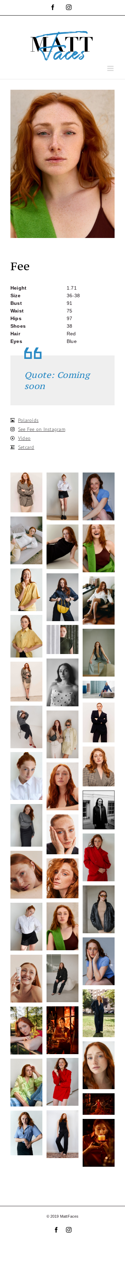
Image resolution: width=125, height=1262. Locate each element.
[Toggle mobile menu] (111, 68)
